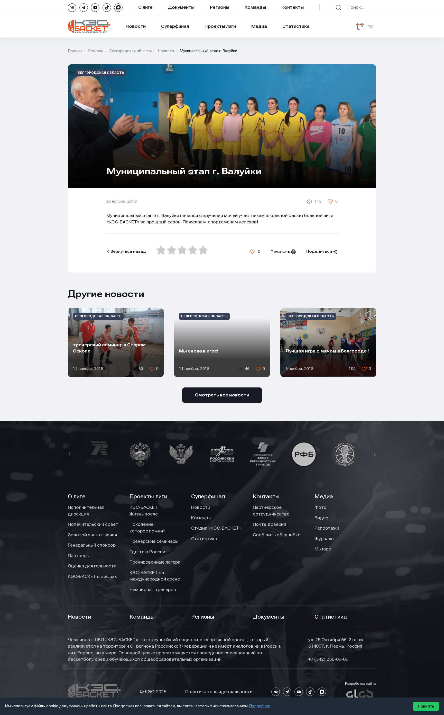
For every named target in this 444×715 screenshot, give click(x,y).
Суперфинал (175, 26)
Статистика (296, 26)
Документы (181, 7)
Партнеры (78, 555)
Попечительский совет (93, 524)
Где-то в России (147, 551)
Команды (255, 7)
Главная (75, 51)
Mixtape (322, 548)
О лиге (145, 7)
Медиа (259, 26)
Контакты (292, 7)
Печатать (280, 251)
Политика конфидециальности (219, 691)
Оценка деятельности (92, 565)
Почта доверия (269, 524)
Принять (426, 706)
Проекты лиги (148, 496)
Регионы (219, 7)
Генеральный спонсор (92, 545)
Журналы (324, 538)
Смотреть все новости (222, 394)
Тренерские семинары (154, 541)
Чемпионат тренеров (153, 589)
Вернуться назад (128, 251)
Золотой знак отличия (92, 534)
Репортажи (326, 528)
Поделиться (319, 251)
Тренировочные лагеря (155, 562)
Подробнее (259, 706)
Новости (136, 26)
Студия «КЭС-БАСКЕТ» (216, 528)
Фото (320, 507)
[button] (70, 454)
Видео (321, 517)
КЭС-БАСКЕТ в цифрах (92, 576)
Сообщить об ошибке (276, 534)
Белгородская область (130, 51)
